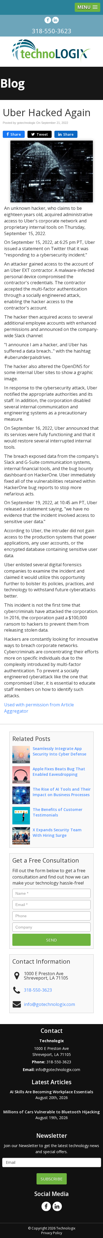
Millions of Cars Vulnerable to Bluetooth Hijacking (51, 1111)
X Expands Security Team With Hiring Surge (57, 832)
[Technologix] (51, 51)
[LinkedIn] (55, 20)
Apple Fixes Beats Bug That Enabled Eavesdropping (59, 771)
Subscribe (52, 1178)
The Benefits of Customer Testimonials (57, 812)
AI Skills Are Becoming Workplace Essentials (51, 1091)
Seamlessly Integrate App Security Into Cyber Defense (59, 751)
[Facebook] (48, 20)
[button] (87, 7)
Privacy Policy (51, 1233)
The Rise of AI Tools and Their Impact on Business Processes (62, 792)
